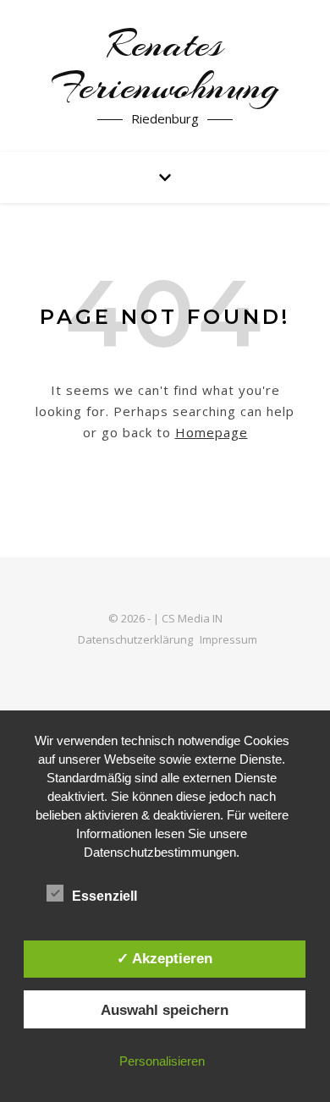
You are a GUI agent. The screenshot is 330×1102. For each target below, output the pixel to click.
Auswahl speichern (164, 1009)
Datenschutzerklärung (135, 639)
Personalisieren (162, 1061)
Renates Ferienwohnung (165, 66)
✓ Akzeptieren (164, 958)
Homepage (211, 432)
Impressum (228, 639)
